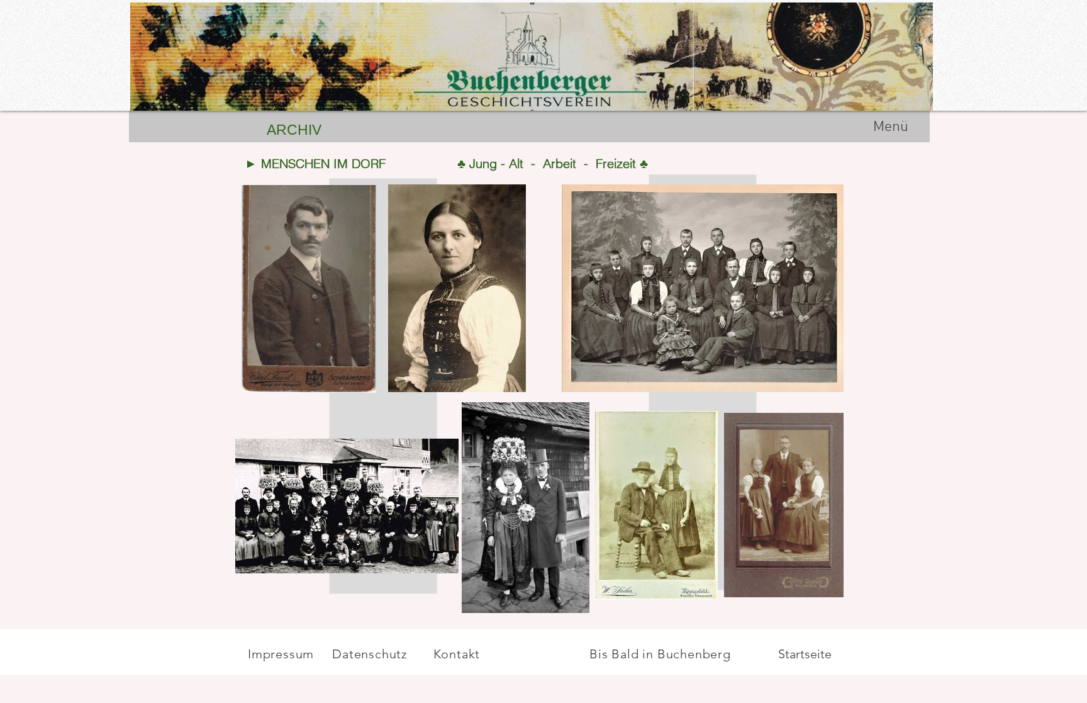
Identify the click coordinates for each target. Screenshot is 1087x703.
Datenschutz (371, 653)
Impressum (281, 653)
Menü (890, 127)
